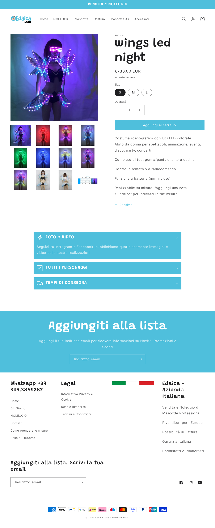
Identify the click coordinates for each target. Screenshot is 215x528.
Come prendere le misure (29, 430)
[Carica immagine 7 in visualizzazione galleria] (65, 158)
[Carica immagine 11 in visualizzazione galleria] (65, 180)
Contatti (16, 423)
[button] (184, 19)
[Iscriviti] (140, 359)
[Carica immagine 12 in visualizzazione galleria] (87, 180)
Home (14, 401)
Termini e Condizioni (76, 414)
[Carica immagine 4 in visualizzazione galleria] (87, 135)
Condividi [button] (126, 204)
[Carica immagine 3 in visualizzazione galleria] (65, 135)
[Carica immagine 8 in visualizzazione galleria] (87, 158)
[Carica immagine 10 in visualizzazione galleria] (43, 180)
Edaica (99, 517)
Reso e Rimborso (22, 438)
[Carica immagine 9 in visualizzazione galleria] (20, 180)
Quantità (120, 101)
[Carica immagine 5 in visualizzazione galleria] (20, 158)
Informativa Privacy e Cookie (77, 396)
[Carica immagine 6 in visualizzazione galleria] (43, 158)
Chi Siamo (17, 408)
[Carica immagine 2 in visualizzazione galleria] (43, 135)
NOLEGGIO (18, 415)
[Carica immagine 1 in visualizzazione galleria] (20, 135)
